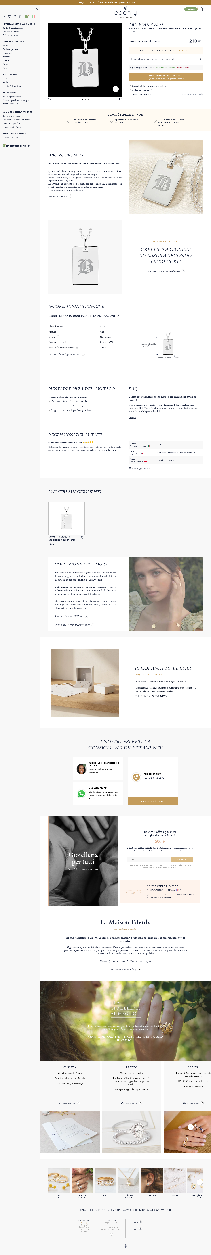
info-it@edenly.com (111, 1227)
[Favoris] (11, 16)
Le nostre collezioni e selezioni (16, 119)
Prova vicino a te (10, 137)
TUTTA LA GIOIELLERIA (13, 42)
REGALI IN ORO (10, 75)
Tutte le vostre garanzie (13, 115)
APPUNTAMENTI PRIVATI (14, 133)
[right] (116, 89)
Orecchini (7, 52)
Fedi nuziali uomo (11, 35)
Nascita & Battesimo (12, 86)
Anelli (5, 45)
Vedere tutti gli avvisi (138, 468)
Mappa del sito (130, 1210)
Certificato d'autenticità (142, 94)
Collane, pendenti (10, 49)
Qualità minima (57, 342)
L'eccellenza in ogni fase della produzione (82, 316)
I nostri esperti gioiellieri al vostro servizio (171, 122)
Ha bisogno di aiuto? (18, 146)
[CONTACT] (111, 1234)
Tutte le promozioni (12, 96)
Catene (6, 60)
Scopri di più (172, 867)
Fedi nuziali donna (11, 31)
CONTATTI (84, 1210)
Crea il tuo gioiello (11, 123)
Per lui (5, 82)
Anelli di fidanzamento (13, 27)
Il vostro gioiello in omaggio (16, 101)
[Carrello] (22, 16)
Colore (52, 337)
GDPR (169, 1210)
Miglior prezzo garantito (142, 90)
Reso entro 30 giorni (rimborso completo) (149, 86)
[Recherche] (5, 16)
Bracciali (6, 56)
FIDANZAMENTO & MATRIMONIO (19, 24)
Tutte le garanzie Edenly (192, 94)
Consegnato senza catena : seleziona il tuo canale (152, 59)
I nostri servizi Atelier (12, 127)
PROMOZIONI (9, 93)
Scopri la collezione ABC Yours (69, 616)
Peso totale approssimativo (62, 347)
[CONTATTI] (27, 16)
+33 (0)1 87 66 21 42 (154, 778)
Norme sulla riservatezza (151, 1210)
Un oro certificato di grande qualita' (64, 354)
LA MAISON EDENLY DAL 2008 (17, 112)
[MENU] (37, 9)
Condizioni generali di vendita (105, 1210)
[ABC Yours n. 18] (85, 60)
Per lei (5, 78)
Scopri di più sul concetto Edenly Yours (72, 625)
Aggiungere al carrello (166, 77)
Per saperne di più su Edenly (123, 970)
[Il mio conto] (16, 16)
